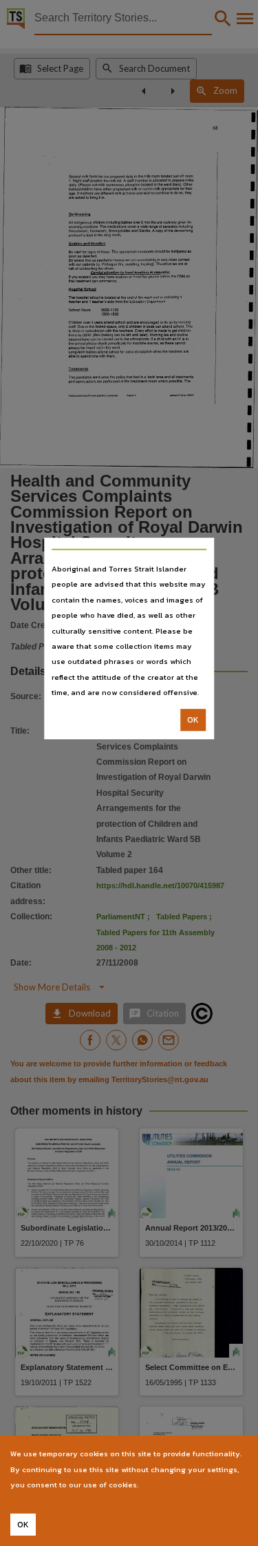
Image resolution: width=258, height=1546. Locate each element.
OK (193, 720)
